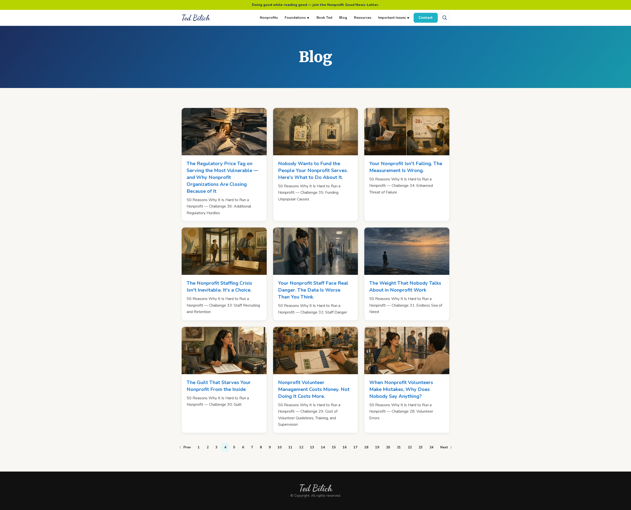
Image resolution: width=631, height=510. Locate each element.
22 (410, 447)
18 (366, 447)
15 (334, 447)
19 (377, 447)
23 (420, 447)
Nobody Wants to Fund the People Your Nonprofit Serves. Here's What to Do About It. (313, 170)
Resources (362, 17)
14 (323, 447)
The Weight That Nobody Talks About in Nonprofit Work (405, 286)
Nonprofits (269, 17)
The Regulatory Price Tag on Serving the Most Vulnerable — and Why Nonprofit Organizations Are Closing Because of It (222, 177)
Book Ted (324, 17)
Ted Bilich (195, 17)
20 (388, 447)
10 (279, 447)
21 (399, 447)
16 (345, 447)
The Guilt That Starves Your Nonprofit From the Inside (219, 386)
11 (290, 447)
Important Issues (392, 17)
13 (312, 447)
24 (431, 447)
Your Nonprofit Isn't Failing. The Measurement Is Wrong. (405, 167)
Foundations (295, 17)
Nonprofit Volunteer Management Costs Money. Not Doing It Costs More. (314, 389)
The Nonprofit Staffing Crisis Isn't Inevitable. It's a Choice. (219, 286)
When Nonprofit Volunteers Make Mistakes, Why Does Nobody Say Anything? (401, 389)
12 (301, 447)
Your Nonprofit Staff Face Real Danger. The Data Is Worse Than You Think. (313, 290)
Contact (426, 17)
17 (355, 447)
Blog (343, 17)
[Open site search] (445, 18)
